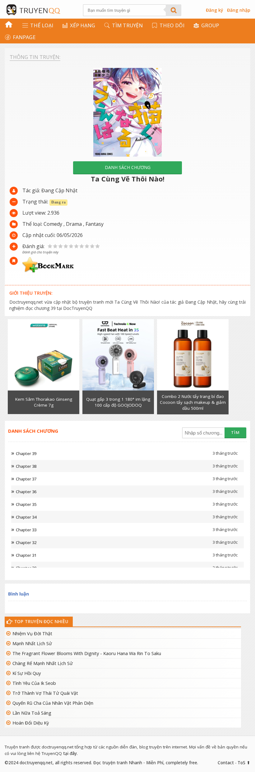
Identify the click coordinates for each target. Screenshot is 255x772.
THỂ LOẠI (41, 25)
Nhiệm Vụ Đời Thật (32, 633)
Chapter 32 (26, 542)
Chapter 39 (26, 453)
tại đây (70, 753)
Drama (74, 224)
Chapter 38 (26, 466)
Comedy (53, 224)
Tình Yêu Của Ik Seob (34, 683)
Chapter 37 (26, 479)
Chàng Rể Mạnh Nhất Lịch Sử (42, 663)
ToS (241, 762)
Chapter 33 (26, 530)
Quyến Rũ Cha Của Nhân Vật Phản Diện (52, 703)
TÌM (235, 432)
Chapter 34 (26, 517)
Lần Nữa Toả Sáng (31, 713)
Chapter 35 (26, 504)
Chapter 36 (26, 491)
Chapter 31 (26, 555)
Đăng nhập (238, 10)
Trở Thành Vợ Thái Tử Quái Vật (45, 693)
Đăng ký (214, 10)
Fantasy (95, 224)
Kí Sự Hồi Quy (26, 673)
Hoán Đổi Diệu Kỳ (30, 723)
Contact (226, 762)
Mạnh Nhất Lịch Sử (32, 643)
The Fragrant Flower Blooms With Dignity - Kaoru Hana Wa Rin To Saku (86, 653)
